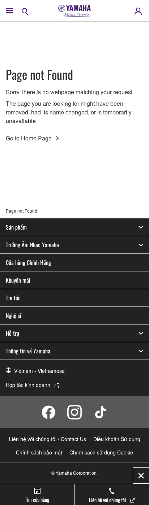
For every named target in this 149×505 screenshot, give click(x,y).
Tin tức (13, 297)
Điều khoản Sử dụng (116, 439)
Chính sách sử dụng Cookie (101, 452)
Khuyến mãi (18, 280)
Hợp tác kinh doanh (28, 384)
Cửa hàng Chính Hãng (28, 262)
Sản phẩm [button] (16, 227)
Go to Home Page (29, 138)
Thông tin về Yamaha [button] (28, 351)
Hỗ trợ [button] (12, 333)
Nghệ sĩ (13, 315)
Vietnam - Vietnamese (39, 370)
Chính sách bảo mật (39, 452)
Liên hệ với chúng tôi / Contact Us (47, 439)
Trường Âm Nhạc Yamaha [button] (32, 244)
